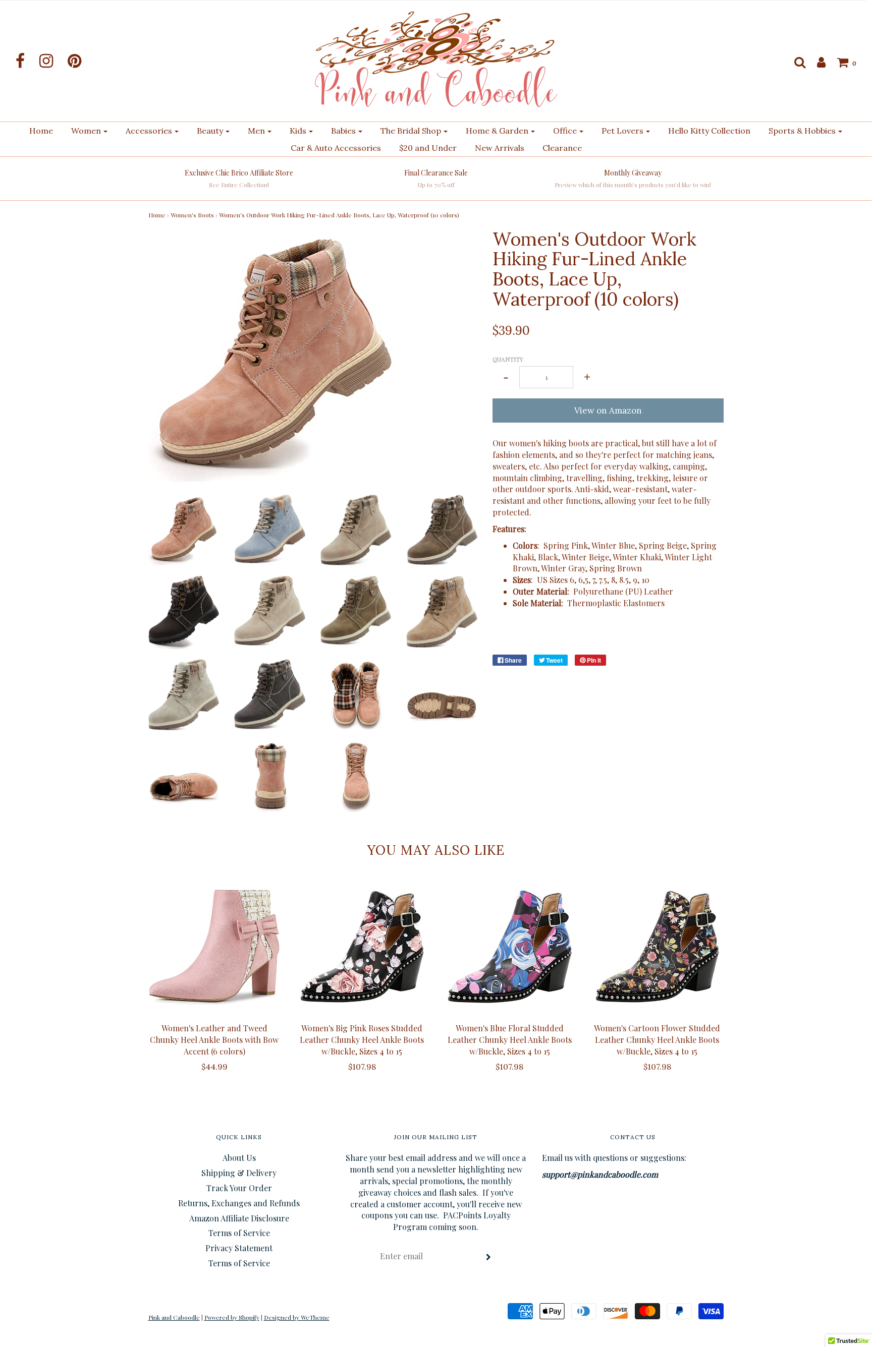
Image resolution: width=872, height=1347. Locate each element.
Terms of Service (239, 1232)
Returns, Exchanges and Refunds (239, 1203)
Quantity (508, 359)
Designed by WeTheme (297, 1317)
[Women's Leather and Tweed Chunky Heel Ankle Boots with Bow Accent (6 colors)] (214, 946)
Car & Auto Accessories (336, 148)
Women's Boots (192, 215)
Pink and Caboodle (174, 1317)
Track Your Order (239, 1188)
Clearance (562, 148)
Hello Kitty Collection (709, 131)
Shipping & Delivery (239, 1172)
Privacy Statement (238, 1248)
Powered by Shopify (231, 1317)
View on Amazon (608, 410)
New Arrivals (499, 148)
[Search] (794, 62)
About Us (239, 1157)
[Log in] (816, 62)
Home (41, 131)
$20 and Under (428, 148)
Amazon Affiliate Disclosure (239, 1218)
